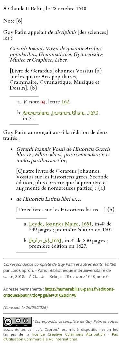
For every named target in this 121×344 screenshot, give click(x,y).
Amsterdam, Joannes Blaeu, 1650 (60, 112)
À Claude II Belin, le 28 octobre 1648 (44, 8)
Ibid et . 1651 (45, 240)
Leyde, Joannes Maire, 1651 (60, 223)
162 (65, 101)
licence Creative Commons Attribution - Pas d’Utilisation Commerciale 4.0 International (60, 336)
